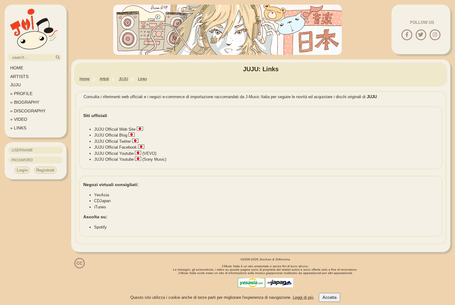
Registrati (45, 170)
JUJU (15, 84)
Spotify (100, 227)
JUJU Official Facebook (115, 147)
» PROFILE (21, 93)
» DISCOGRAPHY (28, 110)
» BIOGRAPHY (24, 102)
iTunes (100, 207)
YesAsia (101, 195)
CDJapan (102, 200)
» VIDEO (18, 119)
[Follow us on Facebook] (407, 35)
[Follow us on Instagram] (435, 35)
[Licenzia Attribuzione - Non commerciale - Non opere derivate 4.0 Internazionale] (79, 266)
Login (22, 170)
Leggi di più (303, 297)
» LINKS (18, 127)
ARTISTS (19, 76)
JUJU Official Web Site (115, 129)
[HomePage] (34, 51)
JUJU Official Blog (110, 135)
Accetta (329, 297)
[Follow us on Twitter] (420, 35)
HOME (16, 67)
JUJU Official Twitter (112, 141)
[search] (58, 57)
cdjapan (279, 282)
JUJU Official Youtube (114, 153)
